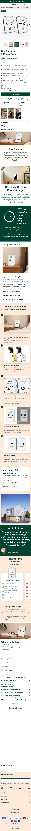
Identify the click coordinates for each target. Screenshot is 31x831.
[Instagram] (11, 788)
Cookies (25, 826)
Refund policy (15, 823)
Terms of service (8, 826)
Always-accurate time (10, 334)
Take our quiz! (22, 82)
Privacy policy (23, 823)
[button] (3, 4)
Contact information (17, 826)
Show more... (15, 703)
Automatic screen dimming (12, 426)
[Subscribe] (28, 780)
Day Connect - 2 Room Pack (8, 53)
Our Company (5, 793)
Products (4, 796)
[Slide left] (1, 25)
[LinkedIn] (29, 788)
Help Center (5, 802)
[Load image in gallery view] (5, 44)
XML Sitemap (15, 828)
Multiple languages (9, 455)
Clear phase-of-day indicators (13, 396)
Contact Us (4, 805)
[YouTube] (20, 788)
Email (3, 780)
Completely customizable (11, 365)
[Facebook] (2, 788)
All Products (9, 7)
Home (2, 7)
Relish (10, 823)
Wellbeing (4, 799)
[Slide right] (29, 25)
